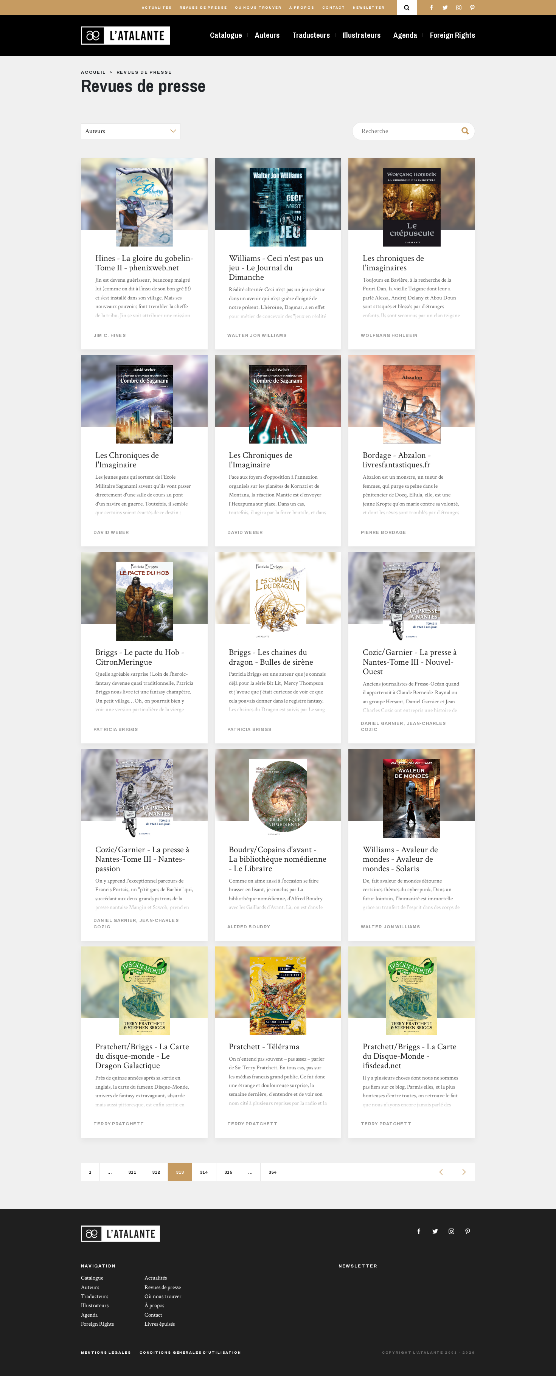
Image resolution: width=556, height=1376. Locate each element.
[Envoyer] (463, 129)
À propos (302, 7)
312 (156, 1172)
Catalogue (226, 35)
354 (273, 1172)
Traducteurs (311, 35)
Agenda (405, 35)
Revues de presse (203, 7)
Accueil (93, 72)
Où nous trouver (258, 7)
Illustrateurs (362, 35)
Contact (333, 7)
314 (204, 1172)
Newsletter (369, 7)
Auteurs (267, 35)
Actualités (157, 7)
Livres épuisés (159, 1324)
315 (228, 1172)
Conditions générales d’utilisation (190, 1352)
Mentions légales (106, 1352)
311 (132, 1172)
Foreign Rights (452, 35)
